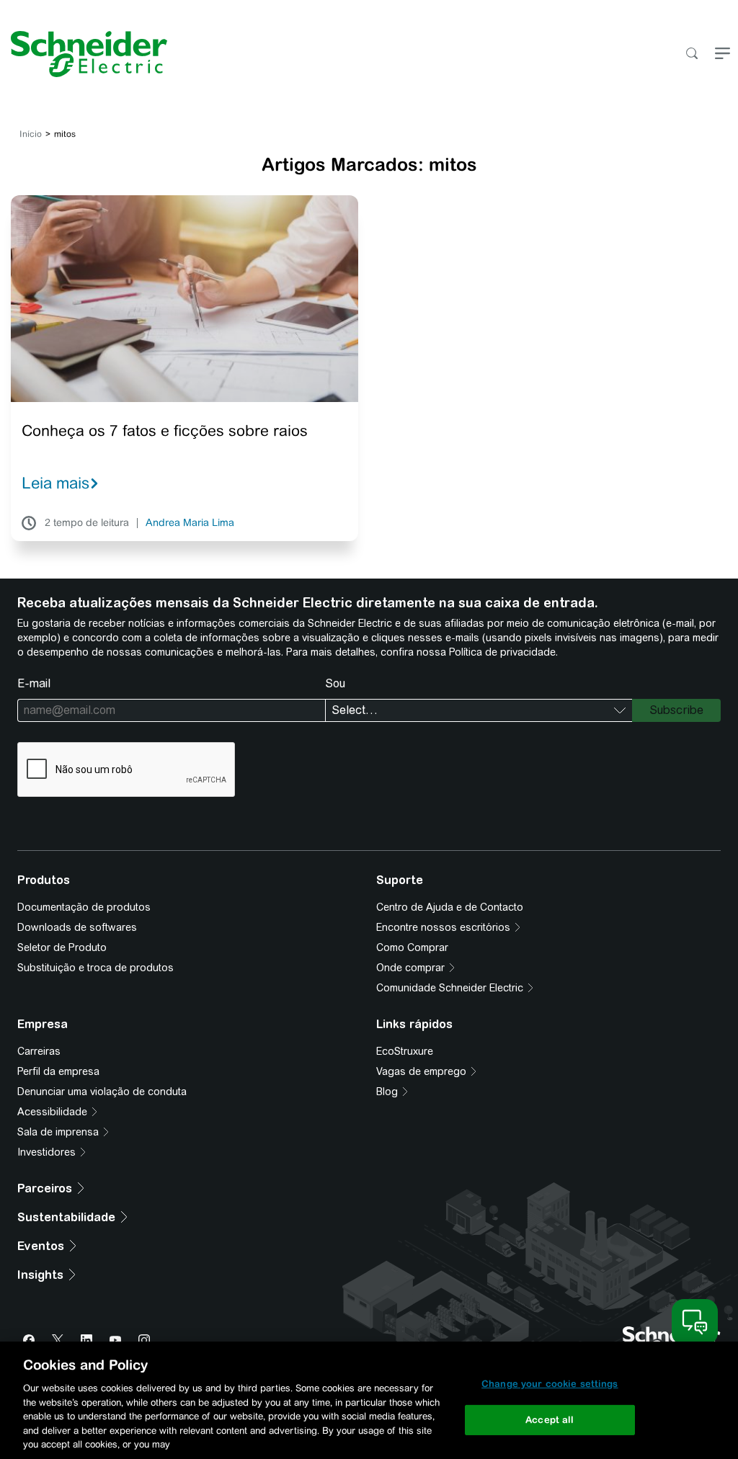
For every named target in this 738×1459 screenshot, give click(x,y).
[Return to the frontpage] (83, 54)
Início (30, 134)
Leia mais (55, 482)
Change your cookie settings (549, 1383)
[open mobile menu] (722, 54)
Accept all (549, 1419)
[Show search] (691, 54)
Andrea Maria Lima (190, 523)
